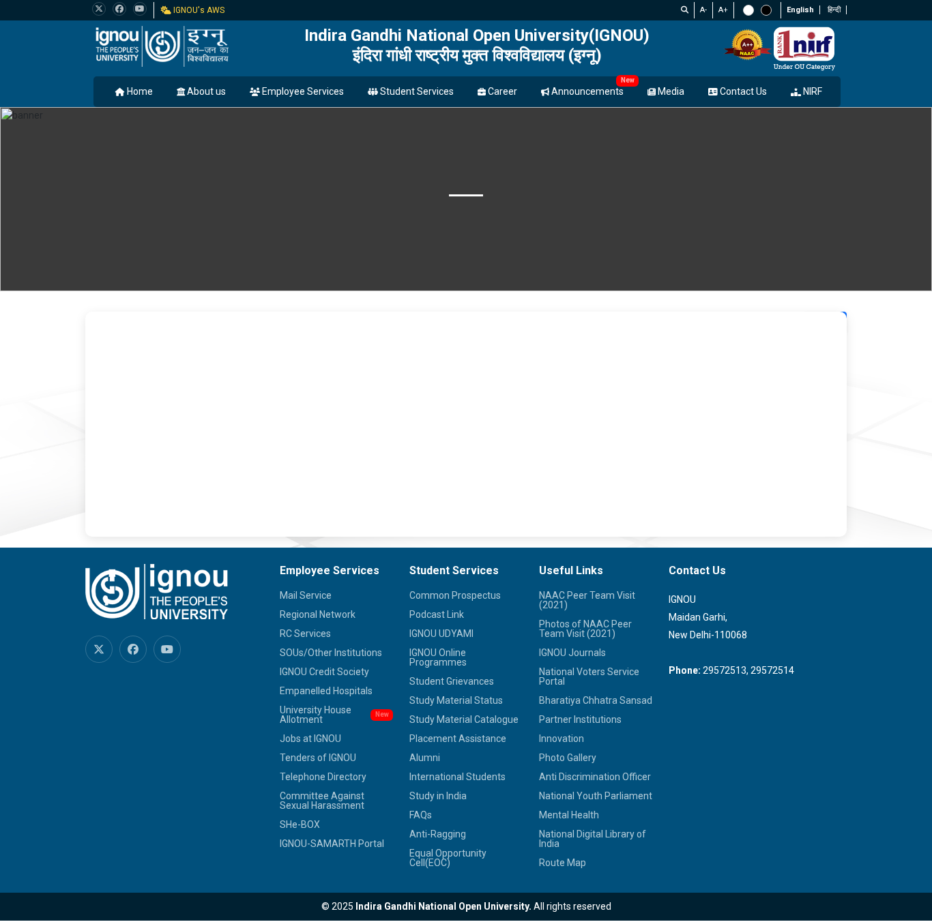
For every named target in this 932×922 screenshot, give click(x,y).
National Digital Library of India (592, 838)
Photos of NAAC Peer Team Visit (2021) (585, 628)
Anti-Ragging (437, 834)
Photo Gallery (567, 757)
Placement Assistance (457, 738)
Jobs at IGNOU (310, 738)
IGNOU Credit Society (324, 671)
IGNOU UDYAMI (441, 633)
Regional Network (317, 614)
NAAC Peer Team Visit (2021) (587, 600)
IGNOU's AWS (197, 10)
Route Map (562, 862)
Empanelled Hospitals (326, 691)
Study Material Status (456, 700)
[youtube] (140, 9)
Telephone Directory (323, 777)
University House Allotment (315, 714)
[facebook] (119, 9)
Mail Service (306, 595)
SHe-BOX (300, 824)
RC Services (305, 633)
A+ (723, 9)
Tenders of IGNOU (318, 757)
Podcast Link (436, 614)
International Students (457, 777)
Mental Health (569, 815)
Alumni (424, 757)
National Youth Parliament (595, 796)
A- (703, 9)
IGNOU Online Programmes (438, 657)
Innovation (561, 738)
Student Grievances (451, 681)
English (800, 9)
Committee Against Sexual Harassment (322, 800)
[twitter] (99, 9)
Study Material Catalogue (464, 719)
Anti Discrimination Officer (595, 777)
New (628, 80)
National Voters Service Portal (589, 676)
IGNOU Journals (572, 652)
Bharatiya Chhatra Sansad (595, 700)
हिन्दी (834, 9)
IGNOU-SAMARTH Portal (332, 843)
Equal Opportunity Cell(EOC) (447, 857)
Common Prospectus (455, 595)
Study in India (438, 796)
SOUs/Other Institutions (331, 652)
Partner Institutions (580, 719)
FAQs (420, 815)
